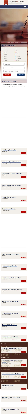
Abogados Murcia (5, 355)
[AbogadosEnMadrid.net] (14, 2)
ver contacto (24, 153)
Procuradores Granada (18, 366)
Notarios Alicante (17, 375)
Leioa (17, 54)
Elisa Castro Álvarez (8, 385)
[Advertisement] (14, 24)
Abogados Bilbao (5, 351)
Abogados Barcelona (6, 348)
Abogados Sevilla (5, 353)
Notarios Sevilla (5, 378)
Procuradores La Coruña (18, 365)
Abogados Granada (17, 353)
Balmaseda (6, 50)
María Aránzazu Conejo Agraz (11, 397)
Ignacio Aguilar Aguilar (9, 150)
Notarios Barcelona (5, 375)
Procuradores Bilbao (6, 365)
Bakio (5, 49)
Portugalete (18, 58)
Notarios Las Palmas (17, 373)
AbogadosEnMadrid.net (6, 42)
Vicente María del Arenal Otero (11, 278)
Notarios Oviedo (17, 381)
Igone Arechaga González (9, 266)
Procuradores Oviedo (17, 367)
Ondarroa (18, 56)
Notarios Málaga (5, 380)
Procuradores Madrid (6, 360)
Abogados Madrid (5, 346)
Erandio (17, 49)
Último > (15, 340)
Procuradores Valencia (6, 362)
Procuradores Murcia (6, 369)
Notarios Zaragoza (5, 377)
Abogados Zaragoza (6, 350)
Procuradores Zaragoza (6, 364)
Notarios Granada (17, 380)
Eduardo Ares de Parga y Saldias (12, 289)
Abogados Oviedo (17, 354)
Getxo (17, 52)
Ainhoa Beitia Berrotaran (9, 325)
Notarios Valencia (5, 376)
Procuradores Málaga (6, 367)
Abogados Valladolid (17, 350)
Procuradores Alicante (18, 361)
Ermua (17, 50)
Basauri (5, 54)
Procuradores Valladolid (18, 364)
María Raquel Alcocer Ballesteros (12, 173)
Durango (5, 60)
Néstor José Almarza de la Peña (11, 185)
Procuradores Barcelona (6, 361)
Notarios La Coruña (17, 378)
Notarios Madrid (5, 373)
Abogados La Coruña (18, 351)
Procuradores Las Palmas (18, 360)
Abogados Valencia (5, 349)
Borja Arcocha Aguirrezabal (10, 254)
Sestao (17, 60)
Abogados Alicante (17, 348)
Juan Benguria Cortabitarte (10, 337)
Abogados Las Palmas (18, 346)
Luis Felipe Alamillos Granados (11, 162)
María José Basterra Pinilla (10, 301)
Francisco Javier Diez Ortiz (10, 409)
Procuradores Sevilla (6, 366)
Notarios (14, 42)
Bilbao (5, 56)
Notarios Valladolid (17, 377)
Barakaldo (6, 52)
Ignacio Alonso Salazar (9, 197)
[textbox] (14, 71)
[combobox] (14, 71)
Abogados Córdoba (17, 349)
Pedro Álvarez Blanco (8, 209)
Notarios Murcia (5, 381)
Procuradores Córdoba (18, 362)
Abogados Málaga (5, 354)
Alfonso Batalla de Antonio (10, 313)
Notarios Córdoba (17, 376)
